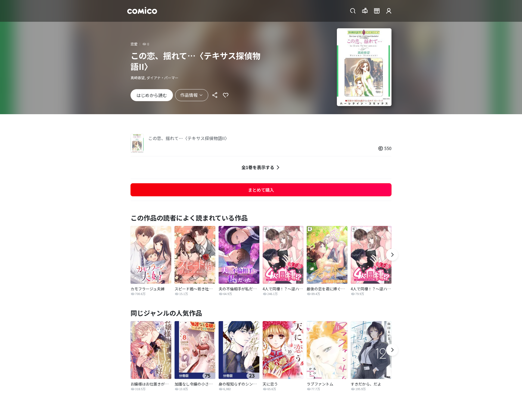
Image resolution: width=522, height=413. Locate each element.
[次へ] (392, 255)
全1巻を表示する (257, 167)
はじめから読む (151, 95)
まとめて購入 (261, 190)
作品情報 (189, 95)
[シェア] (214, 95)
